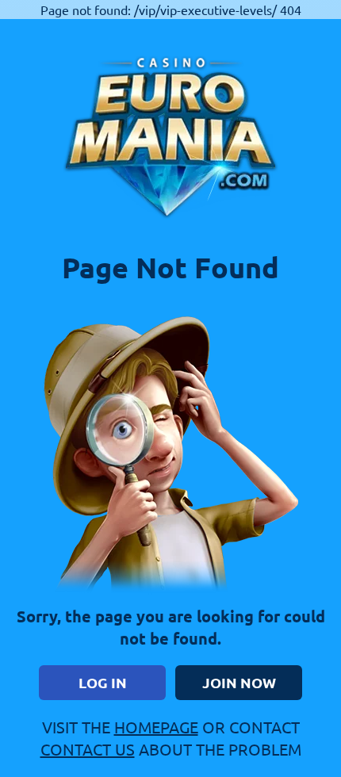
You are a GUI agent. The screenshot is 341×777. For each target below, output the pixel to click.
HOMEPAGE (156, 727)
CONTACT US (87, 749)
